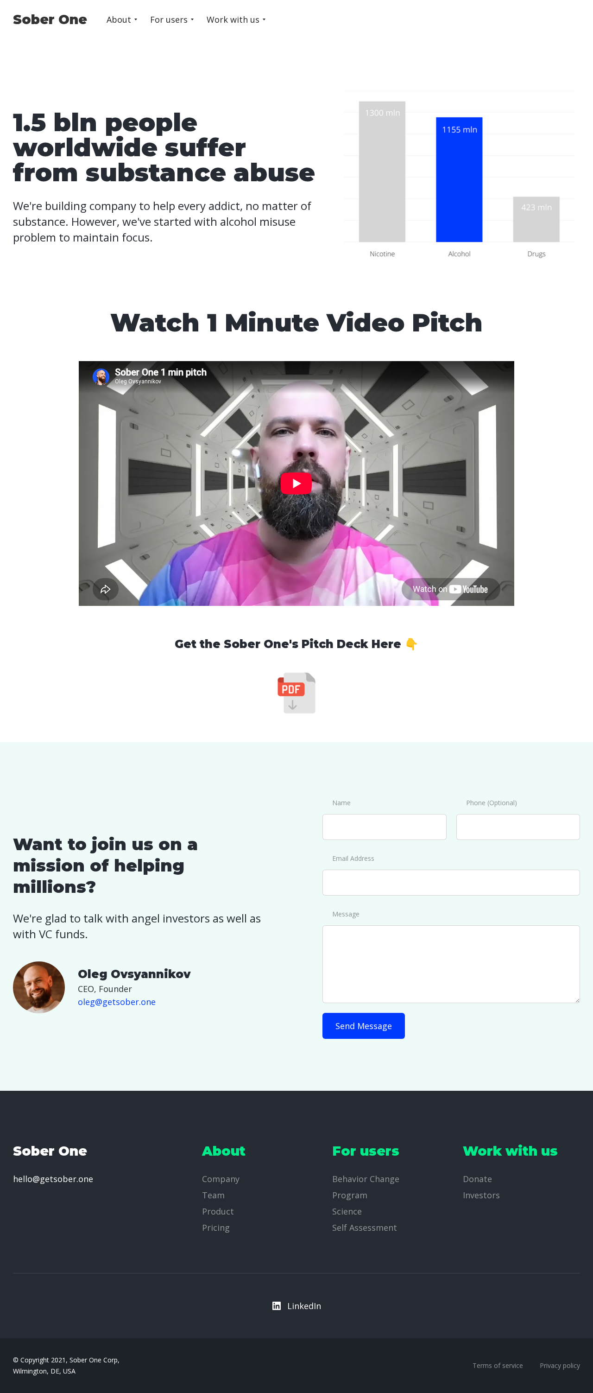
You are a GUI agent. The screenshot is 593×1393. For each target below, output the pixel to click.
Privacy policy (560, 1365)
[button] (122, 19)
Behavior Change (365, 1178)
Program (349, 1195)
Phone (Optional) (491, 802)
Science (347, 1211)
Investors (481, 1195)
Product (218, 1211)
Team (213, 1195)
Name (341, 802)
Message (346, 914)
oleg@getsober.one (117, 1001)
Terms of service (498, 1365)
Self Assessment (364, 1227)
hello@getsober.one (53, 1178)
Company (221, 1178)
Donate (477, 1178)
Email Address (353, 858)
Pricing (216, 1227)
